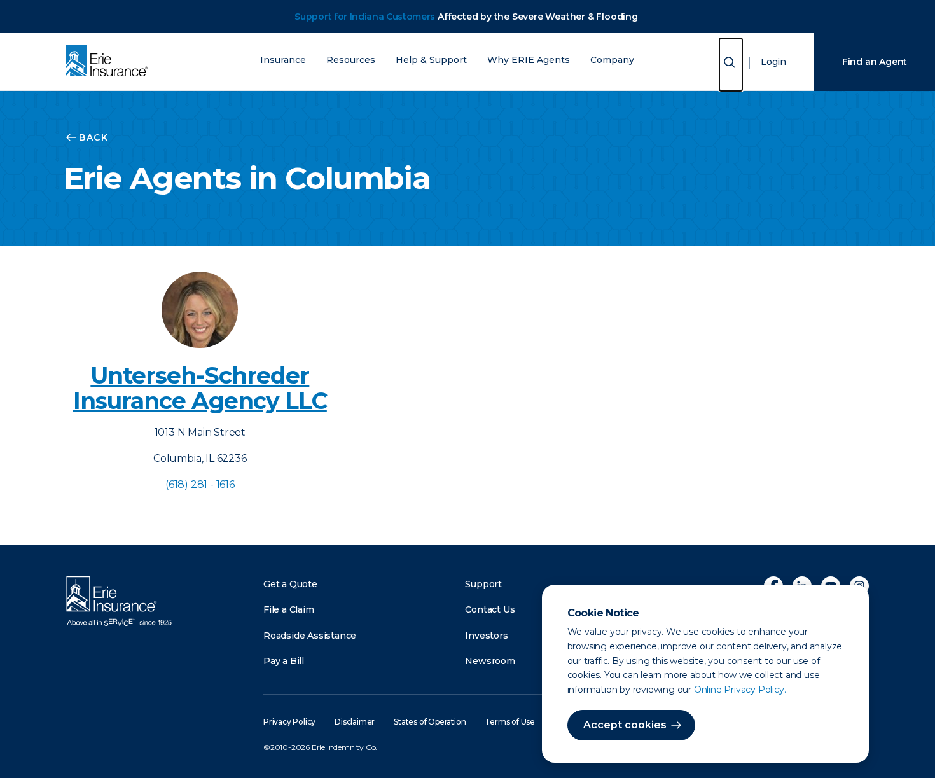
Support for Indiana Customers (364, 16)
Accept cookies (625, 725)
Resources (350, 60)
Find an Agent (874, 61)
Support (483, 584)
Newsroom (490, 661)
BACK (93, 137)
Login (773, 61)
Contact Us (490, 609)
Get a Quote (290, 584)
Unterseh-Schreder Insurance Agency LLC (200, 388)
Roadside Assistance (309, 635)
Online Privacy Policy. (740, 689)
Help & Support (431, 60)
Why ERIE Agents (528, 60)
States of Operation (430, 721)
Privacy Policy (289, 721)
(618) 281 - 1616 (200, 484)
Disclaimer (355, 721)
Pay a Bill (283, 661)
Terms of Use (510, 721)
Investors (486, 635)
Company (612, 60)
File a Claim (288, 609)
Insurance (283, 60)
